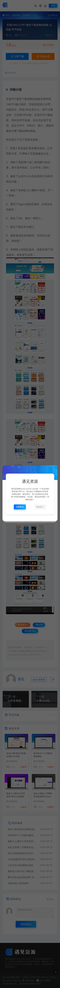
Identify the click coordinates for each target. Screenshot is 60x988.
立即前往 (20, 507)
